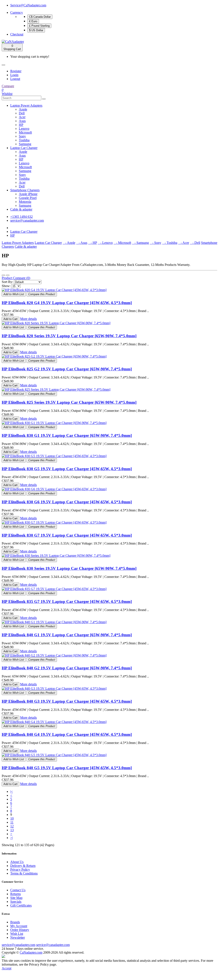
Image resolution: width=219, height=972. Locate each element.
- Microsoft (122, 242)
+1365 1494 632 (21, 216)
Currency (16, 12)
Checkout (16, 34)
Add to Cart (10, 319)
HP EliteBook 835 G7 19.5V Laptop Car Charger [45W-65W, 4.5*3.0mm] (67, 601)
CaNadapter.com (31, 952)
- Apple (69, 242)
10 (12, 818)
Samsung (25, 144)
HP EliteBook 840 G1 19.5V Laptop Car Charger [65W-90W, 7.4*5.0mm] (67, 635)
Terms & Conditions (24, 873)
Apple (23, 109)
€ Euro (33, 21)
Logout (15, 79)
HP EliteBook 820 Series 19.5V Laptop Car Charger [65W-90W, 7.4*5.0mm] (69, 336)
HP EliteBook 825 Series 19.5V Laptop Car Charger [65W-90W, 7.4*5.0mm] (69, 402)
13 (12, 830)
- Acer (183, 242)
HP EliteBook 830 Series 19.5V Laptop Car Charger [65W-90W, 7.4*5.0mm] (69, 568)
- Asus (81, 242)
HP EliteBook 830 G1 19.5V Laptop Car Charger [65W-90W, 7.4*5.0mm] (67, 435)
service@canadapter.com (27, 220)
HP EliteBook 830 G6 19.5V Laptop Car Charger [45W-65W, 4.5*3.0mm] (67, 502)
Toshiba (24, 140)
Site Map (16, 898)
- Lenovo (105, 242)
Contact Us (17, 890)
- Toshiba (169, 242)
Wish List (16, 933)
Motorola (25, 201)
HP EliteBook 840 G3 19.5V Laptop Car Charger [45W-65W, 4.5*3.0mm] (67, 701)
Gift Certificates (21, 905)
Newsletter (17, 937)
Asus (22, 121)
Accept (6, 968)
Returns (15, 894)
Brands (15, 922)
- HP (92, 242)
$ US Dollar (36, 30)
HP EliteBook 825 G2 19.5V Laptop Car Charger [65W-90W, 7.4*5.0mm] (67, 369)
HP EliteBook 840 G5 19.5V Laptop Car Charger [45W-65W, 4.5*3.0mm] (67, 768)
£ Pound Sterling (39, 25)
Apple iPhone (28, 194)
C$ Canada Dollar (40, 16)
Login (14, 75)
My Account (18, 926)
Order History (19, 930)
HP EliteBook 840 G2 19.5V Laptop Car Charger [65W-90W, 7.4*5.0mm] (67, 668)
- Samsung (140, 242)
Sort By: (7, 282)
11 (11, 822)
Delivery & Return (23, 865)
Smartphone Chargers (25, 190)
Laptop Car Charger (23, 148)
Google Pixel (28, 198)
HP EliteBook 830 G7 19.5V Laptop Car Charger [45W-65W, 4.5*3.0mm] (67, 535)
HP (21, 125)
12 (12, 826)
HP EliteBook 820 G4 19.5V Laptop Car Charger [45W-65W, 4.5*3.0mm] (67, 302)
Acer (22, 117)
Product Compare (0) (16, 278)
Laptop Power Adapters (26, 105)
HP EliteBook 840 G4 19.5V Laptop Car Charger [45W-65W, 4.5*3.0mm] (67, 734)
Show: (6, 286)
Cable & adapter (21, 209)
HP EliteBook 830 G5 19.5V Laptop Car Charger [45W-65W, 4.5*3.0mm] (67, 469)
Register (15, 71)
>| (11, 837)
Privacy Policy (20, 869)
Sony (22, 136)
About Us (17, 862)
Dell (22, 113)
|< (11, 791)
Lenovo (24, 128)
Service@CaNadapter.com (28, 5)
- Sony (155, 242)
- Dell (195, 242)
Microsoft (25, 132)
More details (28, 319)
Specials (15, 901)
